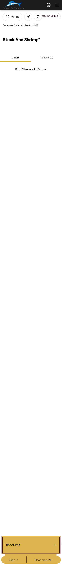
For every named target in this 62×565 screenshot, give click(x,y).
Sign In (13, 560)
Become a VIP (44, 560)
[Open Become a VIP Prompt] (55, 545)
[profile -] (48, 5)
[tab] (15, 57)
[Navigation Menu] (57, 5)
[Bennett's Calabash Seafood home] (18, 5)
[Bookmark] (38, 17)
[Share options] (28, 17)
